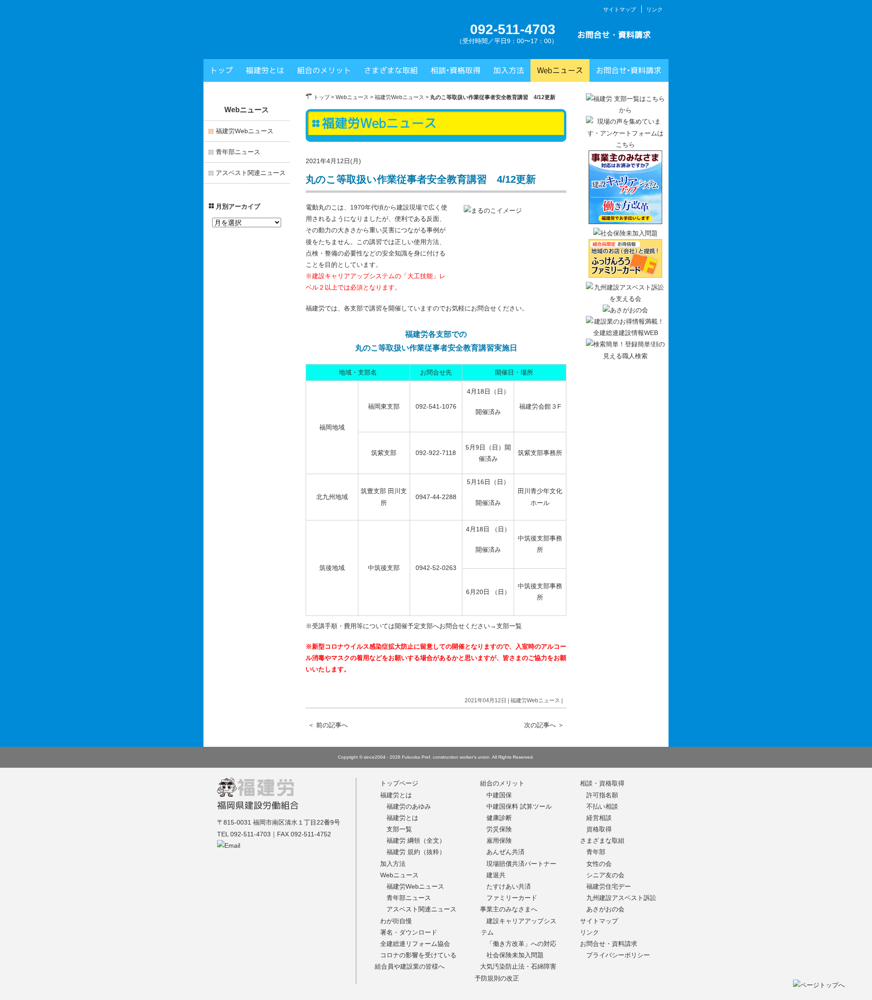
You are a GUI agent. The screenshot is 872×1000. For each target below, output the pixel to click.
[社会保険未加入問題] (625, 233)
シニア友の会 (605, 875)
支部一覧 (509, 626)
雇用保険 (499, 840)
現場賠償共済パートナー (521, 863)
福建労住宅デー (608, 886)
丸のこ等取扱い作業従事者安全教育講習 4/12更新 (421, 179)
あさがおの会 (605, 909)
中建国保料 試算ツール (519, 806)
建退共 (495, 875)
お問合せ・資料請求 (614, 34)
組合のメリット (324, 70)
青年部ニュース (238, 151)
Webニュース (560, 70)
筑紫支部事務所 (540, 452)
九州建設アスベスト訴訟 (621, 897)
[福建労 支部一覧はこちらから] (625, 110)
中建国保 (499, 795)
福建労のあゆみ (408, 806)
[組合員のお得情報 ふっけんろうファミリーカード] (625, 275)
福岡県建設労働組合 (258, 805)
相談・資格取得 (602, 783)
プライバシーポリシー (618, 955)
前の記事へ (328, 725)
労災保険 (499, 829)
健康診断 (499, 817)
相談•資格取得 (456, 70)
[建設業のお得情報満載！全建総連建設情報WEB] (625, 332)
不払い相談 (602, 806)
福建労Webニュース (399, 97)
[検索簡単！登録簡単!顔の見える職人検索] (625, 356)
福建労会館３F (540, 406)
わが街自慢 (396, 921)
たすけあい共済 (508, 886)
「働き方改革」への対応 (521, 943)
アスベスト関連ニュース (251, 172)
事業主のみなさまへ (508, 909)
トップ (221, 70)
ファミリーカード (511, 897)
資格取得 (599, 829)
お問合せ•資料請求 (628, 70)
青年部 (595, 851)
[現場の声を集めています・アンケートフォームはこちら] (625, 144)
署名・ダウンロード (408, 932)
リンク (654, 9)
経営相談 (599, 817)
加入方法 (508, 70)
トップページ (399, 783)
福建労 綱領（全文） (416, 840)
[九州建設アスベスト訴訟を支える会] (625, 298)
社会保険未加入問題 (515, 955)
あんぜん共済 (505, 851)
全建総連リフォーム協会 (415, 943)
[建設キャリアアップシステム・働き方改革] (625, 221)
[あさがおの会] (625, 310)
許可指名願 (602, 795)
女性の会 (599, 863)
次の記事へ (544, 725)
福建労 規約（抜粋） (416, 851)
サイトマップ (619, 9)
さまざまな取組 (391, 70)
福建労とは (265, 70)
